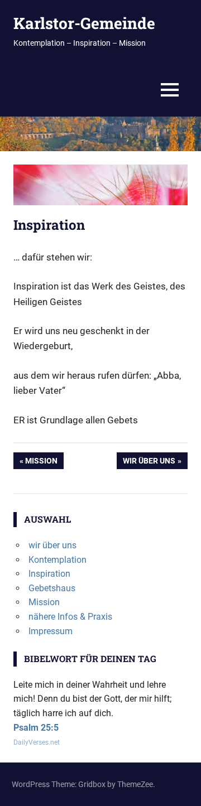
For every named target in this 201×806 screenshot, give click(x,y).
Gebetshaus (51, 588)
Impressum (50, 631)
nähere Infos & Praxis (70, 616)
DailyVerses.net (36, 742)
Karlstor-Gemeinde (84, 23)
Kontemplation (57, 559)
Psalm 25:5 (36, 727)
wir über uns (148, 463)
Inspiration (49, 573)
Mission (44, 463)
